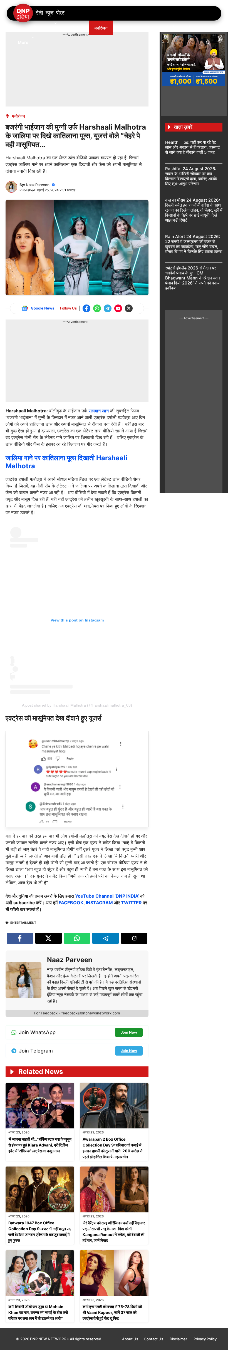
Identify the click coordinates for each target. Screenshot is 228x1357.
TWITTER (131, 902)
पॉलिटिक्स (76, 28)
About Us (130, 1339)
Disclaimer (179, 1339)
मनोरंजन (101, 28)
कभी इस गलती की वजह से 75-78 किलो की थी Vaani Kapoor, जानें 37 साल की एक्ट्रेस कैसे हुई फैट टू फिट (112, 1312)
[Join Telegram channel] (107, 308)
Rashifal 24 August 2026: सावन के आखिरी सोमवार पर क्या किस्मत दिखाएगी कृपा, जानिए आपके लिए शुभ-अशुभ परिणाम (191, 176)
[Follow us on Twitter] (129, 308)
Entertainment (23, 923)
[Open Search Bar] (208, 42)
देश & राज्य (42, 28)
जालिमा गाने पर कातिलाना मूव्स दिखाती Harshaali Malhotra (66, 462)
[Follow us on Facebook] (86, 308)
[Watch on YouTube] (118, 308)
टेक (204, 28)
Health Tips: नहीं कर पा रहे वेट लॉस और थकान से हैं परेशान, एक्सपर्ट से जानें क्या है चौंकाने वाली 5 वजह (192, 147)
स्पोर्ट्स (169, 28)
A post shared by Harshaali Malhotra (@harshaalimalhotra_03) (77, 705)
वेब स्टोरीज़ (127, 28)
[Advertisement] (107, 49)
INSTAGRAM (99, 902)
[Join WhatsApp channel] (97, 308)
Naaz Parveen (37, 184)
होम (20, 28)
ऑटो (149, 28)
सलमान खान (99, 410)
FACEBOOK (71, 902)
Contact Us (154, 1339)
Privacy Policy (205, 1339)
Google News (42, 308)
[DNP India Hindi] (39, 13)
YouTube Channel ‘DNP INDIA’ (107, 896)
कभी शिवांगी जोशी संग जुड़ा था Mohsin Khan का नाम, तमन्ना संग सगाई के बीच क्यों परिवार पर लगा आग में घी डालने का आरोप (38, 1312)
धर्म (187, 28)
